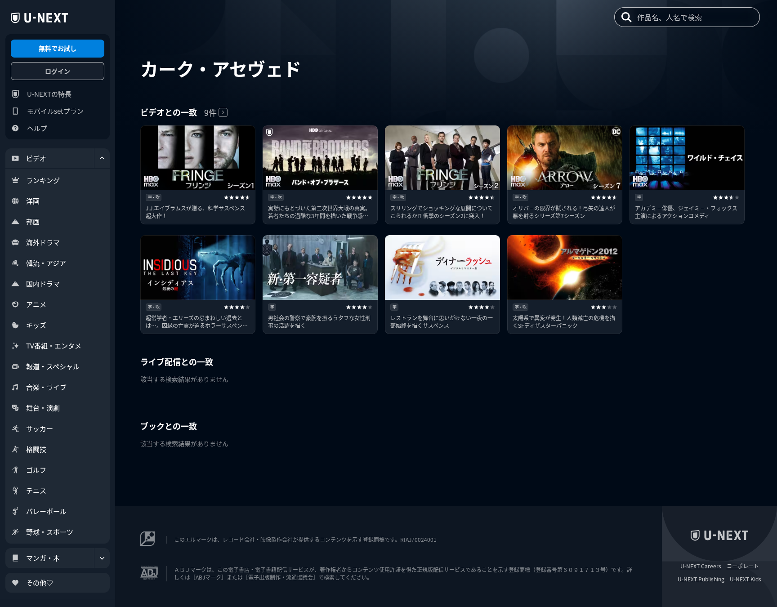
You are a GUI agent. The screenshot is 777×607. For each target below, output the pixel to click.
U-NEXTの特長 (49, 93)
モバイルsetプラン (55, 111)
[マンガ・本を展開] (102, 558)
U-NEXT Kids (745, 579)
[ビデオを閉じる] (102, 158)
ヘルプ (37, 128)
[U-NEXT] (39, 18)
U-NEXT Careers (700, 566)
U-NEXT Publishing (701, 579)
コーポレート (743, 566)
